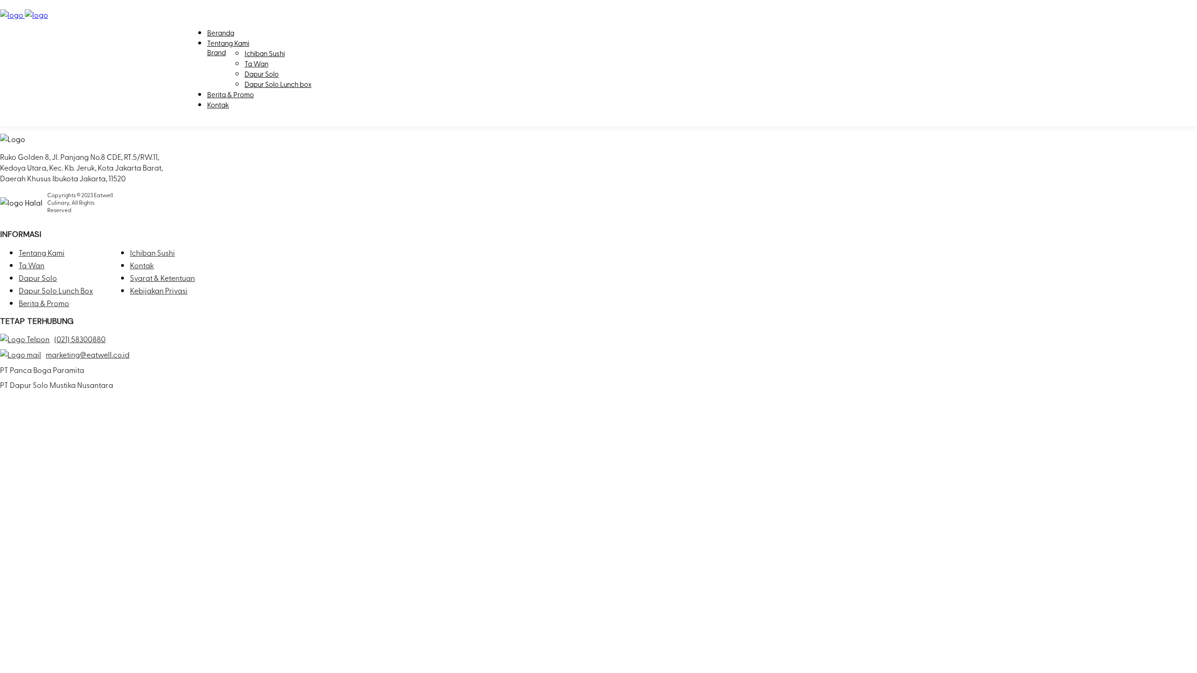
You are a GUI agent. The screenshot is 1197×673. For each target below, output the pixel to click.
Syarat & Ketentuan (162, 277)
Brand (216, 52)
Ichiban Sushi (265, 53)
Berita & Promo (230, 94)
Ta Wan (256, 63)
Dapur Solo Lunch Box (56, 290)
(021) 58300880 (80, 339)
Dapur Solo (262, 74)
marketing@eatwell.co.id (88, 354)
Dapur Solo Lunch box (278, 84)
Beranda (220, 32)
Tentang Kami (228, 43)
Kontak (218, 104)
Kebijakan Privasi (158, 290)
